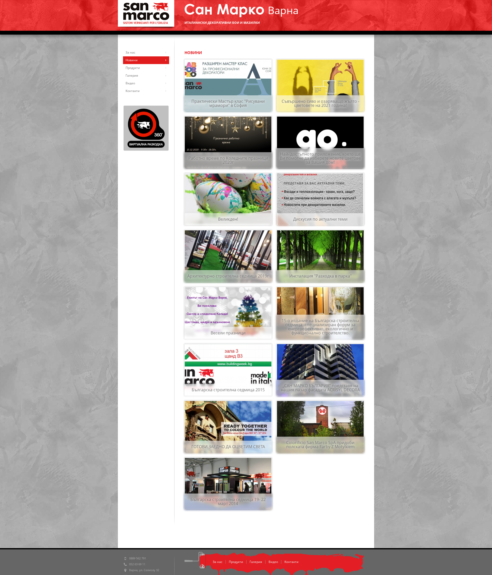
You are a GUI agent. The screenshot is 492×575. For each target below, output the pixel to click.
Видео (273, 562)
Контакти (291, 562)
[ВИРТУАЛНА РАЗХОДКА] (146, 128)
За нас (217, 562)
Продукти (236, 562)
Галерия (256, 562)
